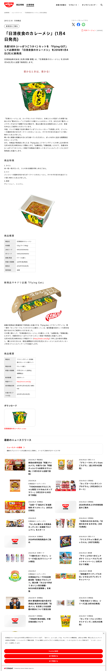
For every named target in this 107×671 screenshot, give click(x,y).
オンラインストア (89, 5)
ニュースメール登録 (14, 447)
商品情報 (20, 5)
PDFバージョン (93, 30)
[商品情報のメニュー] (24, 4)
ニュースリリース (17, 12)
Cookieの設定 (53, 651)
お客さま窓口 (61, 5)
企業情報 (30, 5)
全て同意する (53, 661)
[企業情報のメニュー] (34, 4)
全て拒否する (53, 656)
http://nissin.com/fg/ (41, 338)
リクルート (73, 5)
